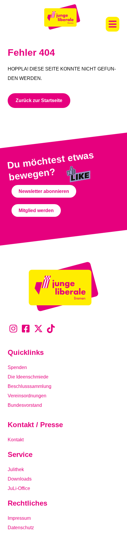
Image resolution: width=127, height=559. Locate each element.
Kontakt (16, 439)
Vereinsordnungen (27, 395)
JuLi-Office (19, 488)
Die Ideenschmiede (28, 376)
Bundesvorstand (25, 405)
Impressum (19, 518)
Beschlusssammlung (29, 386)
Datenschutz (21, 527)
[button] (112, 24)
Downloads (20, 478)
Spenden (17, 367)
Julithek (16, 469)
